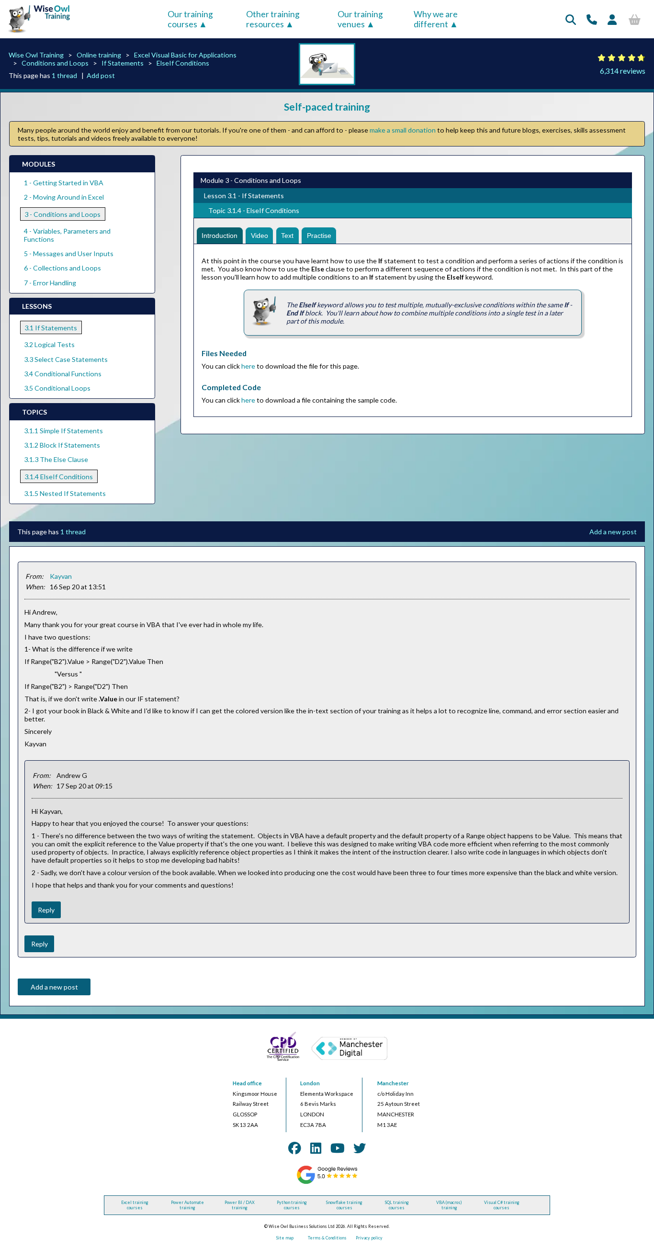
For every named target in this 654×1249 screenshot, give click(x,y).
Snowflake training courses (344, 1205)
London (310, 1083)
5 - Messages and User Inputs (68, 253)
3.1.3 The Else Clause (56, 459)
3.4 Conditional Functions (62, 374)
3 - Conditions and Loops (62, 214)
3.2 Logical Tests (49, 344)
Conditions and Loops (55, 63)
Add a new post (613, 532)
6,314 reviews (622, 70)
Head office (247, 1083)
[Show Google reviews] (327, 1183)
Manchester (393, 1083)
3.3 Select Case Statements (66, 359)
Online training (99, 55)
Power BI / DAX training (240, 1205)
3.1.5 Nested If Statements (65, 493)
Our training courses (190, 19)
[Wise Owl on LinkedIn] (315, 1148)
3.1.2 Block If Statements (62, 445)
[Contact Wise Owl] (591, 19)
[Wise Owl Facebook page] (294, 1148)
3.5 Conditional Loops (57, 388)
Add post (101, 75)
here (248, 366)
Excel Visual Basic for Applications (185, 55)
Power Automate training (187, 1205)
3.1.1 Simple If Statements (63, 431)
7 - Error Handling (50, 283)
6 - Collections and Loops (62, 268)
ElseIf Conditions (183, 63)
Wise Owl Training (36, 55)
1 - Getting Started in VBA (63, 183)
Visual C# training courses (501, 1205)
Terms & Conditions (327, 1237)
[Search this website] (570, 19)
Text (287, 235)
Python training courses (292, 1205)
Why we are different (436, 19)
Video (259, 235)
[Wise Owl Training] (36, 33)
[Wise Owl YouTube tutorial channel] (337, 1148)
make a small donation (403, 130)
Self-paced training (327, 107)
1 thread (64, 75)
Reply (46, 910)
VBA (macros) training (449, 1205)
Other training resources (273, 19)
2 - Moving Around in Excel (64, 197)
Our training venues (360, 19)
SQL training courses (397, 1205)
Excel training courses (134, 1205)
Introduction (219, 235)
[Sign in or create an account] (612, 19)
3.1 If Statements (50, 328)
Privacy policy (369, 1237)
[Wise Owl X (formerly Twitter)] (359, 1148)
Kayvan (61, 576)
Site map (284, 1237)
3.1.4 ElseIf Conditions (58, 477)
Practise (319, 235)
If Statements (122, 63)
